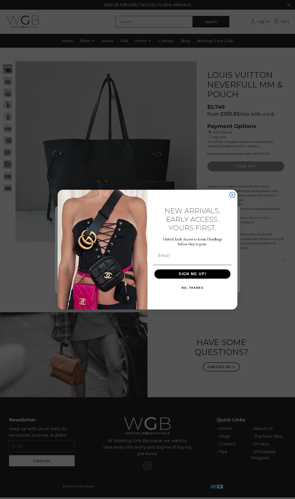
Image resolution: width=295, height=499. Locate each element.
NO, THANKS (193, 287)
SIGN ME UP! (192, 274)
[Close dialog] (232, 195)
